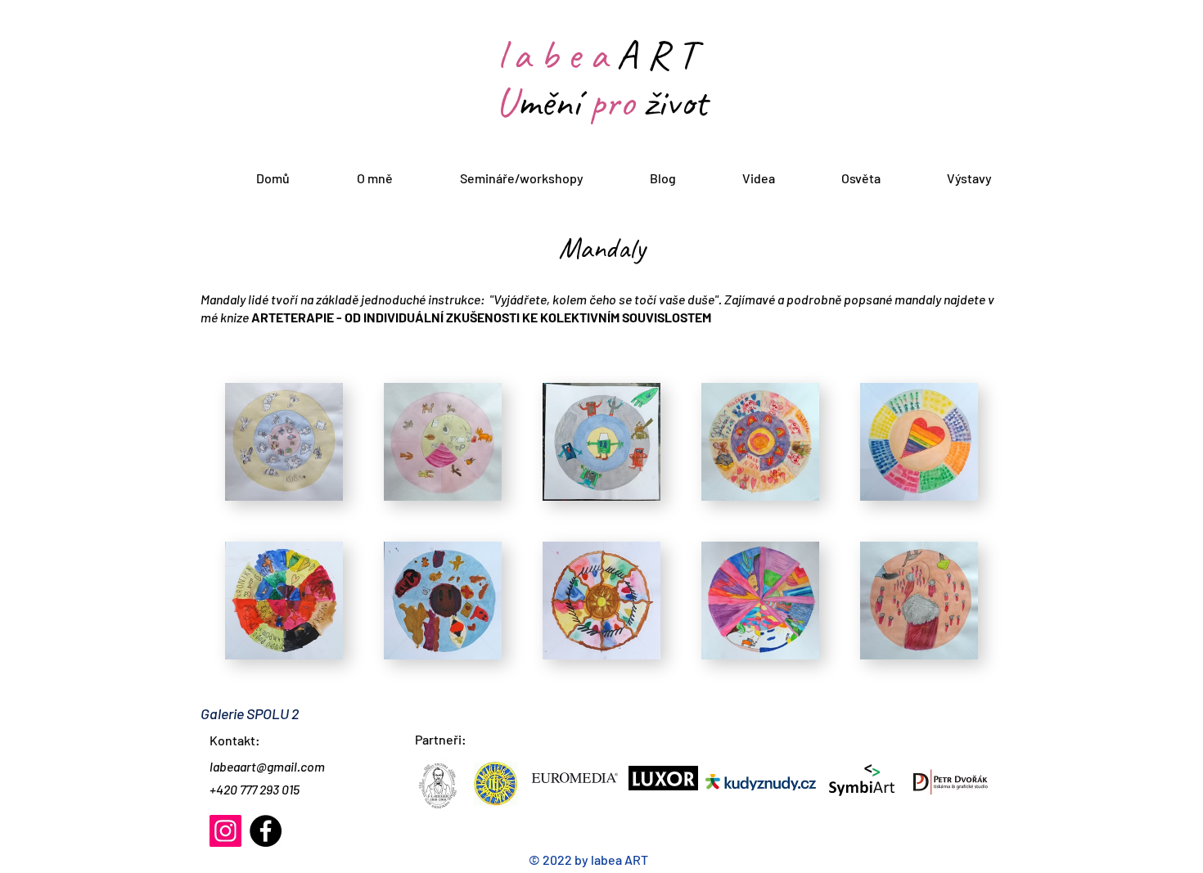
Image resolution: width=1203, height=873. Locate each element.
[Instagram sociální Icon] (225, 831)
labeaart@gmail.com (267, 766)
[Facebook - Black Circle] (266, 831)
